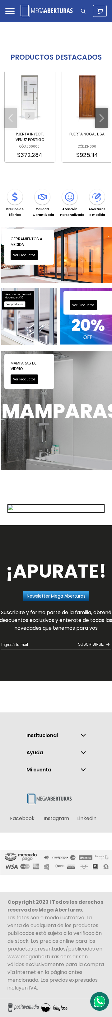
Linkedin (86, 818)
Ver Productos (24, 255)
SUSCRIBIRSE (91, 644)
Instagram (56, 818)
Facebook (22, 818)
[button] (29, 116)
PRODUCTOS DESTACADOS (56, 57)
